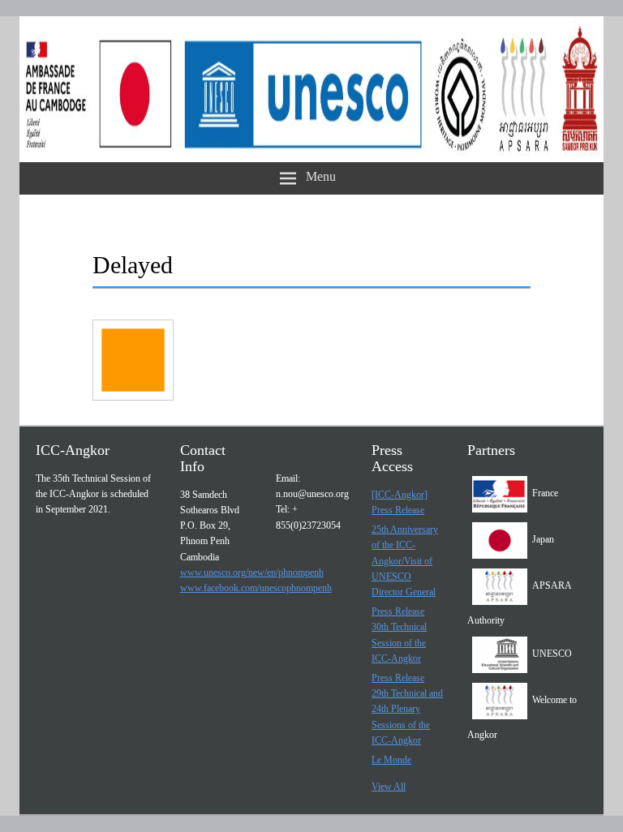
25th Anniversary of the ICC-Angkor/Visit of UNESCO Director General (405, 561)
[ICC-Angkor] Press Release (400, 502)
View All (389, 786)
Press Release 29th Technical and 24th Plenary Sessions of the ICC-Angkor (407, 709)
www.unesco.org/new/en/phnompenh (252, 572)
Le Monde (391, 760)
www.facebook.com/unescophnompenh (256, 588)
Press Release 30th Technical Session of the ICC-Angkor (399, 635)
